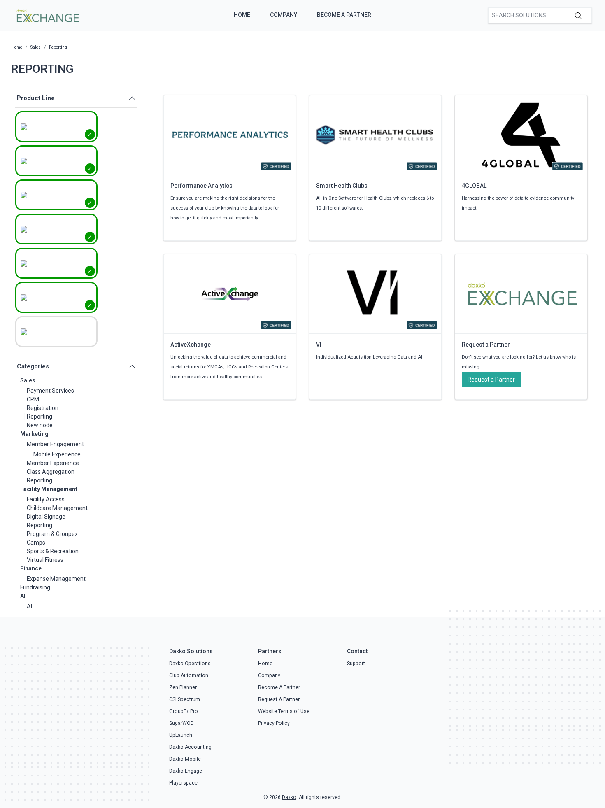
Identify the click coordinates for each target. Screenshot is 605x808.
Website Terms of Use (283, 711)
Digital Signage (46, 516)
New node (40, 425)
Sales (27, 380)
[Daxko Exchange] (47, 15)
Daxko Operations (190, 663)
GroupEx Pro (183, 711)
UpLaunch (180, 735)
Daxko (289, 797)
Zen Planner (183, 687)
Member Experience (53, 463)
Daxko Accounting (190, 747)
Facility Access (46, 499)
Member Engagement (55, 444)
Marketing (34, 434)
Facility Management (48, 489)
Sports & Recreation (53, 551)
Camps (36, 542)
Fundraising (35, 587)
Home (242, 15)
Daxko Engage (185, 771)
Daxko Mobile (185, 759)
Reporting (39, 416)
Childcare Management (57, 508)
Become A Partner (344, 15)
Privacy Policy (274, 723)
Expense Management (56, 578)
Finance (31, 568)
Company (283, 15)
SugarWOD (181, 723)
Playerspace (183, 783)
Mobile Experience (57, 454)
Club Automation (188, 675)
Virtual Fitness (45, 560)
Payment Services (50, 390)
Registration (42, 408)
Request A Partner (279, 699)
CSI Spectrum (184, 699)
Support (356, 663)
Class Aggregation (50, 471)
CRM (33, 399)
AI (23, 596)
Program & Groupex (52, 534)
